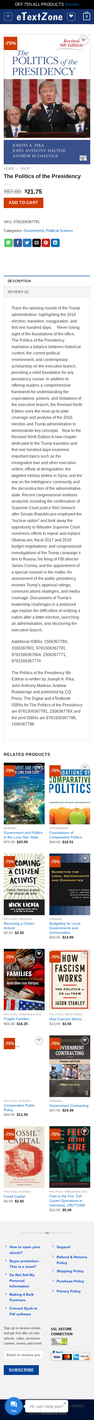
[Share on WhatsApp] (8, 243)
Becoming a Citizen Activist (19, 926)
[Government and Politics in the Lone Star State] (24, 793)
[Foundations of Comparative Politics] (69, 793)
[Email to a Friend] (36, 243)
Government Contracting (68, 1106)
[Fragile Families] (24, 979)
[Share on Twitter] (27, 243)
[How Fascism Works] (69, 979)
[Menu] (8, 17)
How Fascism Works (65, 1019)
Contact (77, 1406)
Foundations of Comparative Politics (65, 835)
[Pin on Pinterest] (46, 243)
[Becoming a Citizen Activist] (24, 884)
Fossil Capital (14, 1196)
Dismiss (72, 4)
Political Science (59, 230)
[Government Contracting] (69, 1066)
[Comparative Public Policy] (24, 1066)
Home (9, 169)
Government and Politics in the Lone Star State (23, 835)
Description (19, 281)
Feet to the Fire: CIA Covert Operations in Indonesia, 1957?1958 (67, 1200)
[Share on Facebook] (18, 243)
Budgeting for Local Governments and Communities (64, 928)
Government (34, 230)
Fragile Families (16, 1019)
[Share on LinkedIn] (55, 243)
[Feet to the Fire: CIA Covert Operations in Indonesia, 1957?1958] (69, 1157)
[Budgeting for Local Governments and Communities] (69, 884)
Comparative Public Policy (19, 1108)
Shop (25, 169)
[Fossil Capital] (24, 1157)
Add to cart (23, 202)
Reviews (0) (18, 292)
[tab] (47, 281)
